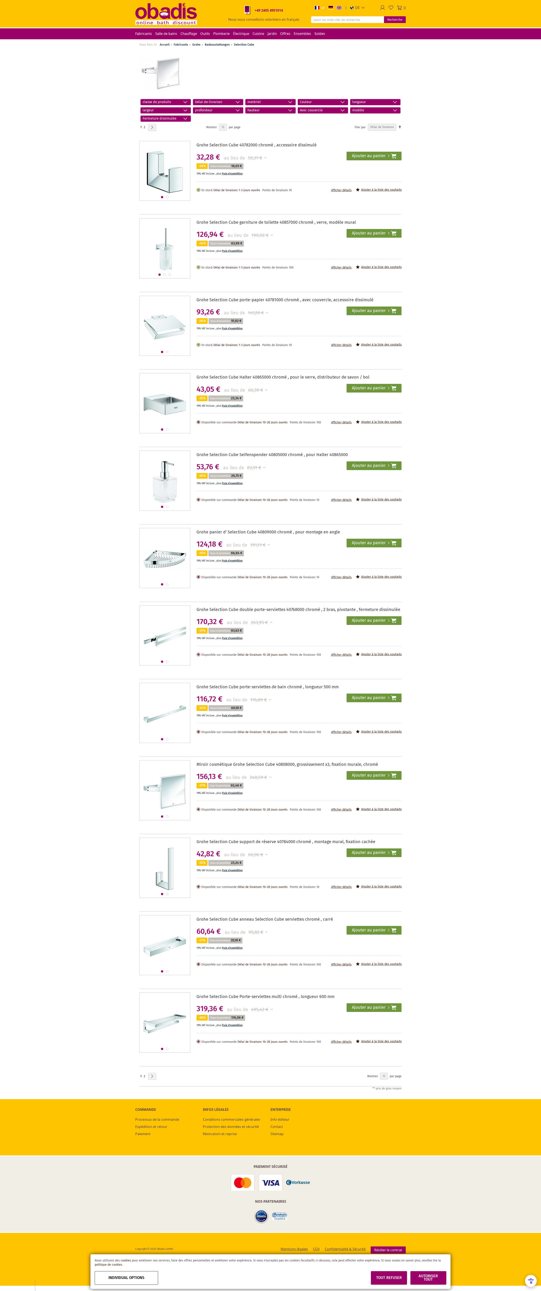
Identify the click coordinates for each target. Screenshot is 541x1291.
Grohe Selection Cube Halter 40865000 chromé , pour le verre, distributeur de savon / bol (283, 377)
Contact (276, 1126)
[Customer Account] (382, 7)
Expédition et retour (151, 1126)
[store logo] (166, 14)
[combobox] (347, 19)
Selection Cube (244, 44)
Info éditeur (280, 1119)
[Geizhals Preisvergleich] (279, 1216)
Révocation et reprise (220, 1133)
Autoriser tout (428, 1278)
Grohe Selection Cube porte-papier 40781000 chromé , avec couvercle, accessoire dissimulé (285, 300)
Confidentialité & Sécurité (345, 1249)
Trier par (360, 127)
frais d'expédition (232, 174)
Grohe (196, 44)
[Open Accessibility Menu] (531, 1281)
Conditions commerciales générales (231, 1119)
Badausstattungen (218, 44)
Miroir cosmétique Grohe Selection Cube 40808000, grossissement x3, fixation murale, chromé (287, 764)
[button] (357, 7)
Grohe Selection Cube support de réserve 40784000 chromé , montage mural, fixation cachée (286, 842)
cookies (126, 1260)
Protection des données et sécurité (231, 1126)
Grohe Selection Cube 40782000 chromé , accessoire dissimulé (257, 145)
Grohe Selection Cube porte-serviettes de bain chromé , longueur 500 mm (268, 687)
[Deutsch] (330, 8)
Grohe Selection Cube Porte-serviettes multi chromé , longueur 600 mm (266, 997)
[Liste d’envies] (390, 7)
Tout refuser (389, 1278)
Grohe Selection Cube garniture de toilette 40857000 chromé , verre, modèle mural (276, 222)
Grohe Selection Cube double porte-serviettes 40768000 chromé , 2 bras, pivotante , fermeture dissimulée (298, 610)
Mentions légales (294, 1249)
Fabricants (181, 44)
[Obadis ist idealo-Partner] (261, 1216)
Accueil (164, 44)
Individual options (126, 1278)
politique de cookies (108, 1264)
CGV (316, 1249)
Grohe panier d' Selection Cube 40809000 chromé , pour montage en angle (268, 532)
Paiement (142, 1133)
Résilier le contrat (388, 1250)
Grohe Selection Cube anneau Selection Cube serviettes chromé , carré (265, 919)
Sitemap (277, 1133)
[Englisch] (339, 8)
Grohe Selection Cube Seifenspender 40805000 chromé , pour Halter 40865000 (272, 455)
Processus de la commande (157, 1119)
